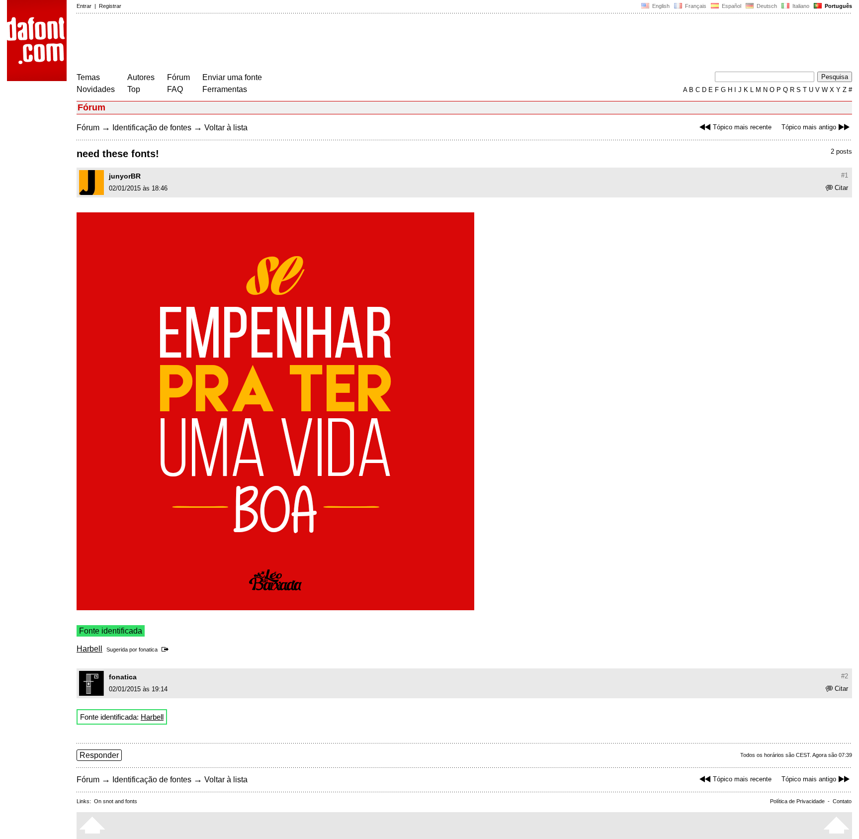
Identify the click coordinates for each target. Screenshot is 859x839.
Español (731, 6)
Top (133, 89)
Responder (99, 755)
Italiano (800, 6)
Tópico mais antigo (808, 127)
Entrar (84, 6)
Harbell (89, 649)
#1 (844, 175)
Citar (841, 187)
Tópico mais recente (742, 127)
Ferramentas (224, 89)
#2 (844, 676)
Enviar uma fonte (232, 77)
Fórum (178, 77)
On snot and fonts (115, 801)
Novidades (96, 89)
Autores (141, 77)
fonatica (148, 650)
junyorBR (125, 176)
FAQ (175, 89)
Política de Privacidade (797, 801)
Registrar (110, 6)
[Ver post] (167, 650)
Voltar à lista (226, 127)
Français (695, 6)
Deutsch (766, 6)
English (660, 6)
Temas (88, 77)
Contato (842, 801)
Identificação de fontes (151, 127)
